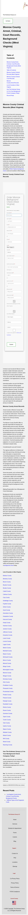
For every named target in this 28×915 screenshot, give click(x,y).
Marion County (7, 647)
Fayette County (7, 603)
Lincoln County (7, 641)
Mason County (7, 654)
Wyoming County (7, 744)
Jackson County (7, 628)
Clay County (6, 597)
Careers (15, 837)
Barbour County (7, 575)
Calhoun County (7, 594)
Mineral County (7, 663)
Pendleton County (8, 685)
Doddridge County (8, 600)
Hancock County (7, 619)
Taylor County (6, 716)
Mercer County (7, 660)
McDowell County (7, 657)
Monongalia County (8, 669)
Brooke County (7, 588)
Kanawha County (7, 635)
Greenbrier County (8, 613)
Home (14, 819)
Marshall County (7, 650)
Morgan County (7, 676)
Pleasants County (7, 688)
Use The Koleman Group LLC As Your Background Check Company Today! (13, 91)
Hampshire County (8, 616)
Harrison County (7, 625)
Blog (15, 841)
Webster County (7, 732)
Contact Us (15, 853)
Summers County (7, 713)
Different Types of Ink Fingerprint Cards (15, 801)
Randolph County (7, 704)
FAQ (15, 857)
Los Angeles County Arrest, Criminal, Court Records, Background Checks (13, 796)
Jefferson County (7, 632)
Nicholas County (7, 679)
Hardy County (6, 622)
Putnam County (7, 697)
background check (9, 565)
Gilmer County (7, 607)
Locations (14, 862)
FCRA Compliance (15, 891)
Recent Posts (10, 95)
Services (14, 824)
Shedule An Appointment (14, 828)
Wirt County (6, 738)
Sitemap (15, 866)
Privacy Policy (15, 883)
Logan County (6, 644)
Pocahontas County (8, 691)
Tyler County (6, 723)
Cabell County (7, 591)
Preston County (7, 694)
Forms (15, 832)
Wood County (6, 741)
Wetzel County (7, 735)
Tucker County (7, 719)
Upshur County (7, 726)
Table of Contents (11, 70)
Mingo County (6, 666)
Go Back (8, 21)
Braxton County (7, 585)
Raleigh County (7, 701)
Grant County (6, 610)
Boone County (7, 581)
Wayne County (7, 729)
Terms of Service (14, 887)
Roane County (7, 710)
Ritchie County (7, 707)
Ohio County (6, 682)
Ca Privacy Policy (14, 878)
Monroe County (7, 672)
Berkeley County (7, 578)
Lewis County (6, 638)
